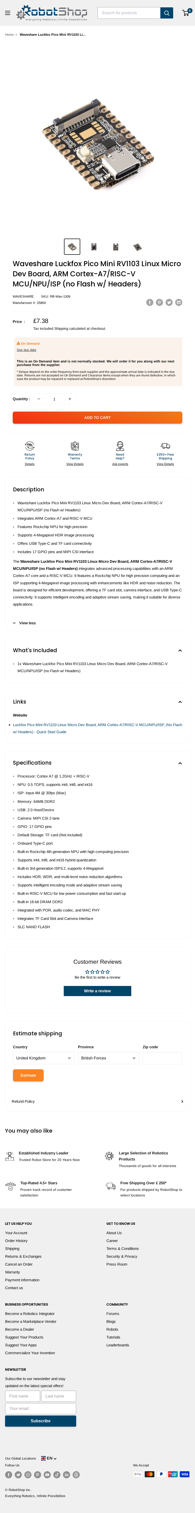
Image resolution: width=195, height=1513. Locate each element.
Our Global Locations (20, 1458)
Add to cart (97, 417)
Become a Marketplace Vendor (30, 1321)
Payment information (22, 1280)
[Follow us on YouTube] (47, 1474)
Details (30, 464)
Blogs (111, 1321)
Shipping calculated (70, 328)
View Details (75, 464)
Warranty (12, 1272)
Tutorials (113, 1337)
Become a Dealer (19, 1329)
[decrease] (39, 399)
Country (20, 1047)
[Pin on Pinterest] (159, 302)
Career (112, 1240)
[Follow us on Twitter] (18, 1474)
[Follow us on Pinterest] (37, 1474)
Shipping (12, 1248)
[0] (186, 13)
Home (9, 34)
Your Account (16, 1233)
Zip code (150, 1047)
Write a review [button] (97, 991)
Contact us (14, 1288)
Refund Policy (23, 1101)
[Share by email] (178, 302)
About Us (114, 1233)
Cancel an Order (18, 1264)
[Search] (166, 12)
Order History (16, 1240)
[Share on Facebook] (149, 302)
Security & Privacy (121, 1256)
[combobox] (129, 13)
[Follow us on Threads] (76, 1474)
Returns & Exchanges (23, 1256)
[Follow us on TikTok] (56, 1474)
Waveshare (23, 296)
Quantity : (21, 399)
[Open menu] (7, 13)
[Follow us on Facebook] (8, 1474)
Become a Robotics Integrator (30, 1313)
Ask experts (120, 464)
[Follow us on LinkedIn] (66, 1474)
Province (86, 1047)
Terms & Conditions (122, 1248)
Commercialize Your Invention (30, 1353)
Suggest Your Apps (21, 1345)
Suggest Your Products (24, 1337)
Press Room (116, 1264)
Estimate (28, 1075)
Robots (112, 1329)
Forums (112, 1313)
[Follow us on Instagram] (27, 1474)
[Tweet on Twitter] (169, 302)
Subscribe (41, 1421)
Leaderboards (117, 1345)
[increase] (69, 399)
